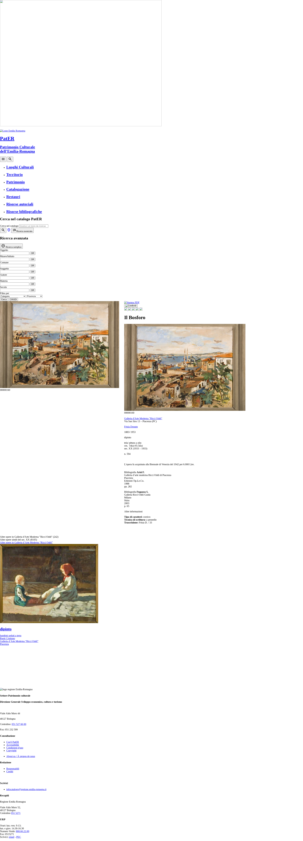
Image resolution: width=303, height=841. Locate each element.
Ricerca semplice (11, 246)
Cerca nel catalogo (9, 226)
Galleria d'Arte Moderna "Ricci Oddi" (143, 418)
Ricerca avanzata (22, 230)
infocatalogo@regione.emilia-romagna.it (26, 789)
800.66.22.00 (22, 831)
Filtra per (4, 293)
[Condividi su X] (130, 309)
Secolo (3, 287)
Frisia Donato (131, 426)
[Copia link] (141, 309)
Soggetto (4, 268)
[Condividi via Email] (137, 309)
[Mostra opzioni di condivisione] (131, 305)
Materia (4, 281)
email (11, 837)
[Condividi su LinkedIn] (134, 309)
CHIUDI (13, 299)
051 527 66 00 (19, 724)
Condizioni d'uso (14, 747)
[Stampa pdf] (132, 302)
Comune (4, 262)
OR (32, 253)
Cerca (4, 299)
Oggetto (4, 250)
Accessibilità (12, 745)
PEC (18, 837)
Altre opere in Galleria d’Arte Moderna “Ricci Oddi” (26, 542)
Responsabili (12, 768)
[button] (115, 346)
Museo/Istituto (7, 256)
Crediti (9, 771)
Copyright (11, 750)
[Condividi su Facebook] (126, 309)
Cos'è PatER (12, 742)
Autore (3, 274)
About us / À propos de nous (20, 756)
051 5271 (16, 813)
